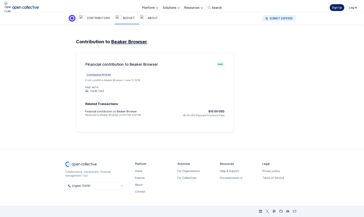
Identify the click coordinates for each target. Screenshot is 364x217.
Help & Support (229, 171)
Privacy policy (271, 171)
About (139, 184)
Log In (353, 7)
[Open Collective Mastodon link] (274, 211)
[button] (96, 18)
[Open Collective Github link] (281, 211)
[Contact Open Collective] (294, 211)
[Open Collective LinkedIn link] (260, 211)
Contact (140, 191)
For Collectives (186, 177)
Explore (140, 177)
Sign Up (337, 7)
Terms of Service (273, 177)
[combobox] (95, 186)
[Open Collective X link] (267, 211)
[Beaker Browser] (72, 18)
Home (138, 171)
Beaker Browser (129, 41)
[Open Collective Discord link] (287, 211)
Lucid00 (96, 80)
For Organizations (188, 171)
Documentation (229, 177)
